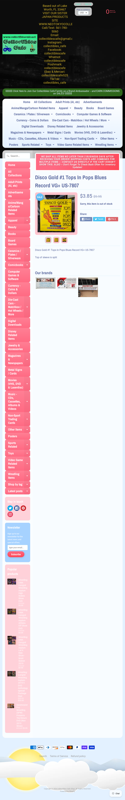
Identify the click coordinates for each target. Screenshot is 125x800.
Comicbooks (65, 114)
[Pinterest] (23, 508)
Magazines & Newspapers (28, 132)
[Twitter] (10, 508)
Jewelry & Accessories (90, 126)
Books (90, 108)
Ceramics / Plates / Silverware (33, 114)
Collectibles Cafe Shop (66, 789)
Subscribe (16, 554)
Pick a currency (83, 10)
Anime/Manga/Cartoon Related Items (33, 108)
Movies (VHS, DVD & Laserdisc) (95, 132)
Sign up (88, 4)
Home (26, 102)
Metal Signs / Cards (59, 132)
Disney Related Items (60, 126)
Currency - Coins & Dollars (32, 120)
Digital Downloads (33, 126)
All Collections (43, 102)
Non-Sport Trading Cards (81, 139)
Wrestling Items (106, 145)
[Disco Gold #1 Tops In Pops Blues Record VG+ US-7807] (48, 240)
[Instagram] (10, 514)
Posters (13, 145)
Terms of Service (59, 756)
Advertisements (92, 102)
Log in (78, 4)
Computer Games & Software (94, 114)
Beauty (78, 108)
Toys (50, 145)
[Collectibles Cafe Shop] (19, 44)
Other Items (109, 139)
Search (43, 756)
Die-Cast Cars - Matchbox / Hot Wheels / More (81, 120)
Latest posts (19, 491)
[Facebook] (17, 508)
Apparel (65, 108)
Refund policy (78, 756)
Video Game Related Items (75, 145)
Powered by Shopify (67, 791)
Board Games (106, 108)
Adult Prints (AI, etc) (67, 102)
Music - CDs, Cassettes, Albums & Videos (35, 139)
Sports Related (32, 145)
